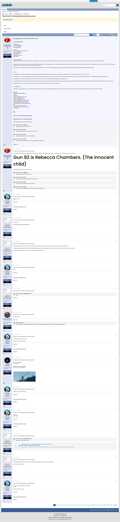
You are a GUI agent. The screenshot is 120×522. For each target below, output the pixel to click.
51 (107, 505)
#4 (116, 217)
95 (111, 505)
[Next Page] (107, 35)
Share (8, 54)
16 (104, 505)
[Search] (117, 5)
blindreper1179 (21, 121)
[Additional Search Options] (115, 5)
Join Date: (5, 51)
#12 (116, 410)
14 (97, 505)
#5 (116, 241)
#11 (116, 387)
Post (8, 56)
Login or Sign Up (93, 0)
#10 (116, 357)
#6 (116, 265)
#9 (116, 334)
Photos (5, 31)
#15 (116, 481)
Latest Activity (7, 28)
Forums (4, 9)
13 (93, 505)
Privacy (100, 510)
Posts (5, 25)
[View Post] (31, 293)
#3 (116, 194)
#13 (116, 433)
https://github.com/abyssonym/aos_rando (30, 445)
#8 (116, 312)
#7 (116, 288)
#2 (116, 148)
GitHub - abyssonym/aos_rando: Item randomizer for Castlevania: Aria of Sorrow (36, 444)
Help (91, 510)
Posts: (4, 52)
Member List (4, 11)
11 (86, 505)
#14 (116, 457)
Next (115, 505)
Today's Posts (16, 11)
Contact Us (95, 510)
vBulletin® (60, 515)
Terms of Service (107, 510)
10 (83, 505)
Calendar (10, 11)
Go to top (114, 510)
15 (100, 505)
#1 (116, 38)
